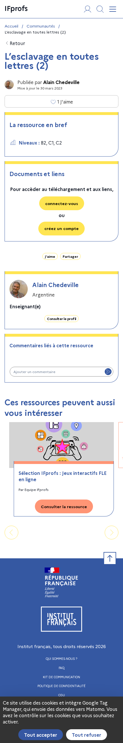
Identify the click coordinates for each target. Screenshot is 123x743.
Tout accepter (40, 735)
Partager (70, 256)
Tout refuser (86, 735)
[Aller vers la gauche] (11, 532)
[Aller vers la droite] (111, 532)
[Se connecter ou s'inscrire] (87, 9)
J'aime (50, 256)
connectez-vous (61, 203)
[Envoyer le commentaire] (108, 371)
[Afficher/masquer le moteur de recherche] (100, 9)
